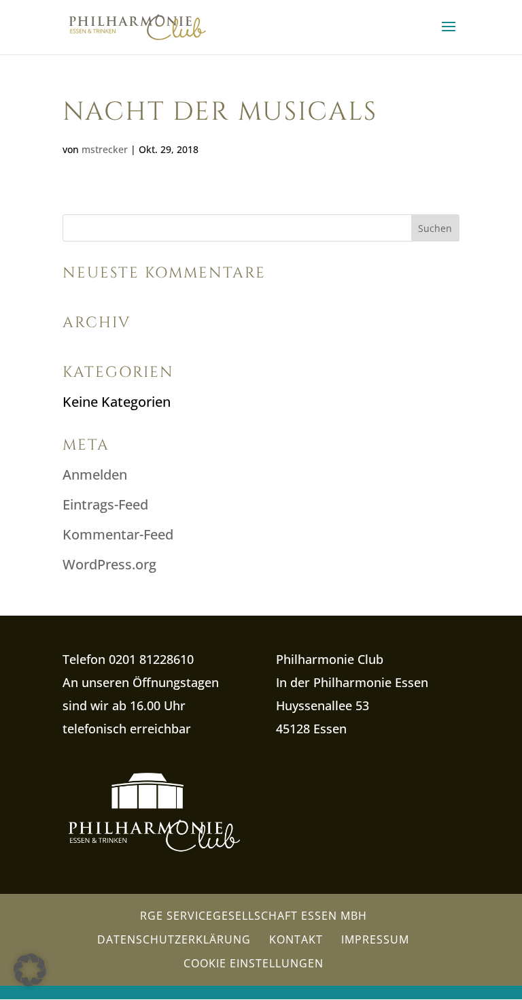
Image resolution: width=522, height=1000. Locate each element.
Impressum (375, 939)
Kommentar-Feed (118, 534)
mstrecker (105, 149)
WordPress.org (109, 564)
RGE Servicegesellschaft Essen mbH (253, 915)
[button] (30, 970)
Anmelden (95, 474)
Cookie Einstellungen (254, 963)
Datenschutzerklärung (174, 939)
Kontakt (296, 939)
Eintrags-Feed (105, 504)
